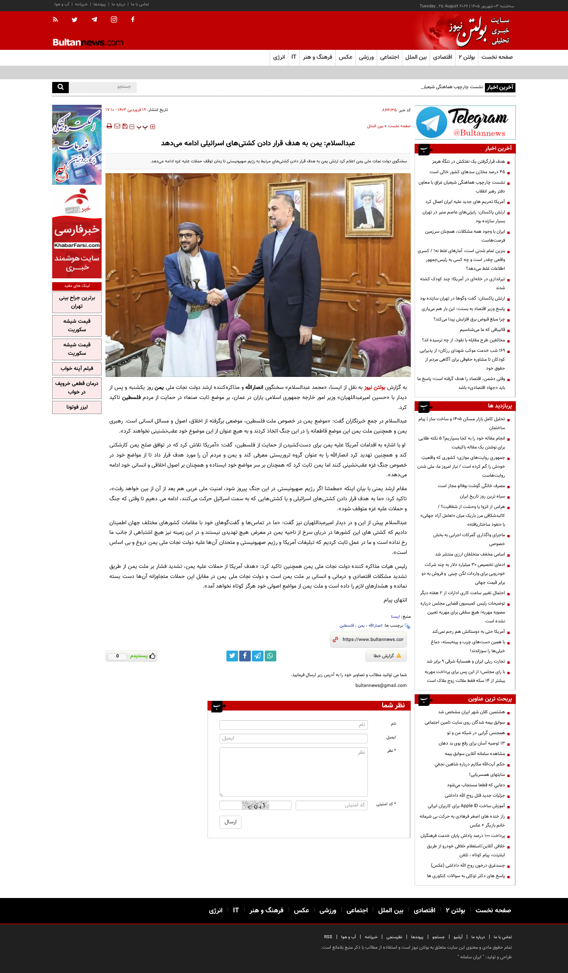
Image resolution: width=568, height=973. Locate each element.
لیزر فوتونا (77, 407)
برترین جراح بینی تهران (77, 302)
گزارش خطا (384, 656)
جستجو (438, 937)
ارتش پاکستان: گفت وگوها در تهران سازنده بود (462, 298)
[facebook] (132, 20)
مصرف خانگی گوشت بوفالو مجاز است (471, 485)
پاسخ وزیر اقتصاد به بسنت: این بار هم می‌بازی (463, 308)
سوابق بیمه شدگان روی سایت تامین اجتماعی (465, 722)
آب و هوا (61, 4)
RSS (328, 937)
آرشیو (458, 937)
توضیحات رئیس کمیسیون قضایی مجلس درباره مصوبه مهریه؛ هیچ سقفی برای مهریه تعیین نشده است (462, 612)
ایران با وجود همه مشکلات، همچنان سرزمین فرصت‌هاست (465, 236)
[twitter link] (232, 656)
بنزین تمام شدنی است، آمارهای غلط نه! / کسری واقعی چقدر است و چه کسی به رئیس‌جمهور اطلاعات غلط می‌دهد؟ (461, 259)
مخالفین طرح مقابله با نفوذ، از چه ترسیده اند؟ (463, 340)
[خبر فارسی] (77, 232)
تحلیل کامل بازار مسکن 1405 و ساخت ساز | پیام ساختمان (461, 423)
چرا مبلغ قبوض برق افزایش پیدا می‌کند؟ (469, 319)
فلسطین (347, 625)
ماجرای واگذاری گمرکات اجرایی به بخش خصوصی (469, 539)
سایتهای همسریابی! (487, 774)
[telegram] (94, 20)
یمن (361, 625)
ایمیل (391, 737)
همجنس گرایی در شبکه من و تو (476, 732)
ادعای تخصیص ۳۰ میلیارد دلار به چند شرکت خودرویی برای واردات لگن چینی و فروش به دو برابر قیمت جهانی (463, 573)
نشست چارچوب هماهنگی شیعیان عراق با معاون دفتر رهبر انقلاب (424, 86)
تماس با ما (140, 4)
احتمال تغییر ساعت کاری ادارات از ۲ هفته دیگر (462, 593)
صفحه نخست (497, 57)
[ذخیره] (125, 126)
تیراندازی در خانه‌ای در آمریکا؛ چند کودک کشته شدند (462, 283)
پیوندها (100, 4)
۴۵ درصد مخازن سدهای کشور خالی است (467, 172)
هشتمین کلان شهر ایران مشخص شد (471, 712)
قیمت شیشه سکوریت (76, 325)
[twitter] (74, 20)
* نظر (391, 751)
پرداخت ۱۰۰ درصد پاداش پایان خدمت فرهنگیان (462, 835)
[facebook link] (245, 656)
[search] (60, 87)
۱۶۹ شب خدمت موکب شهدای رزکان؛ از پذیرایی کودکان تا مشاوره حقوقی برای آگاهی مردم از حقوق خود (462, 359)
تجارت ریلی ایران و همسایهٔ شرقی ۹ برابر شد (466, 661)
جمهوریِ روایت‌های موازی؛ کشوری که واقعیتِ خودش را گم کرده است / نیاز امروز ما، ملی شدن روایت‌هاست (461, 466)
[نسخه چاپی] (108, 126)
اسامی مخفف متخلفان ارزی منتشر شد (470, 554)
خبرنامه (81, 4)
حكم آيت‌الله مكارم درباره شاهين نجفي (470, 764)
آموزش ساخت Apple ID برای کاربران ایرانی (466, 806)
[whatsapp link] (270, 656)
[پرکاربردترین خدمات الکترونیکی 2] (77, 145)
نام (393, 724)
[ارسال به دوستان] (117, 126)
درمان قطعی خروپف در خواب (77, 388)
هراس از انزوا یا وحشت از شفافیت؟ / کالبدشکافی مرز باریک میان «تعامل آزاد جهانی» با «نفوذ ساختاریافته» (462, 515)
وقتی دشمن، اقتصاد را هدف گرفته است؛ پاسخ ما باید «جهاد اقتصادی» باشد (461, 383)
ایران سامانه (470, 957)
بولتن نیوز (375, 387)
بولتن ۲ (467, 57)
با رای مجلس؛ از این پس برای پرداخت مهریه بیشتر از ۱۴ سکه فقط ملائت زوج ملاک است (465, 676)
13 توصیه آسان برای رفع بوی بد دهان (472, 743)
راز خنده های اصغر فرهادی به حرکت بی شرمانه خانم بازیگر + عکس (462, 821)
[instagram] (114, 20)
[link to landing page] (477, 31)
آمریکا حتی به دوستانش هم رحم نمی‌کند (468, 631)
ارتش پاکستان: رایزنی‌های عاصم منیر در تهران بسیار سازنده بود (463, 217)
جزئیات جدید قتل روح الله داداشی (475, 795)
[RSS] (58, 20)
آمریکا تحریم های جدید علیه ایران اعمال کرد (465, 201)
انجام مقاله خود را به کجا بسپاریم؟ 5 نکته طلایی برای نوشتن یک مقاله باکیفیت (461, 443)
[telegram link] (258, 656)
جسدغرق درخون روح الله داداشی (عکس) (468, 865)
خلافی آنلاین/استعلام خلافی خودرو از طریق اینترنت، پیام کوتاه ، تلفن (466, 851)
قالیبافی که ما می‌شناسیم (482, 329)
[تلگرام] (465, 122)
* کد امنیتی (386, 804)
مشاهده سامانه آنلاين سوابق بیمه (475, 753)
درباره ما (118, 4)
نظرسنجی (394, 937)
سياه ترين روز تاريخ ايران (482, 496)
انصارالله (376, 625)
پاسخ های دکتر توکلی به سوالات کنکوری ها (466, 875)
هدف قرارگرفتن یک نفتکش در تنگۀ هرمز (468, 161)
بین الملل (375, 126)
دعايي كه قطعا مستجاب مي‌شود (476, 785)
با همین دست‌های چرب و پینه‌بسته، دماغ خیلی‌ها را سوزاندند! (468, 646)
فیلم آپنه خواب (77, 369)
